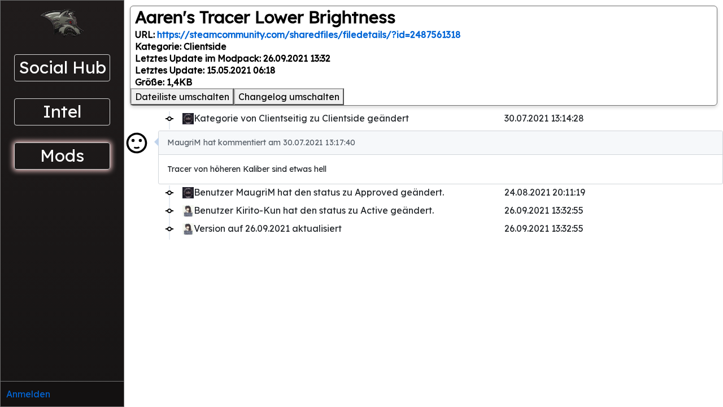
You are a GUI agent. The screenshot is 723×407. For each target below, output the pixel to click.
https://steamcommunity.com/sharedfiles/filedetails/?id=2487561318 (309, 34)
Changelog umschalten (288, 96)
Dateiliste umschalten (182, 96)
